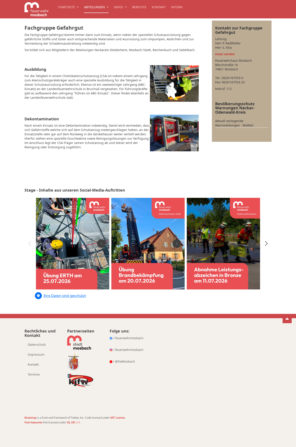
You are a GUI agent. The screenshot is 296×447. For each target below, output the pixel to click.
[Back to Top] (287, 318)
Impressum (36, 354)
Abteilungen (95, 7)
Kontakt (159, 7)
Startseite (67, 7)
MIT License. (117, 418)
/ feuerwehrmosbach (127, 338)
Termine (34, 374)
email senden (225, 54)
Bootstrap (30, 418)
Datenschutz (37, 344)
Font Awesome (33, 422)
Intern (176, 7)
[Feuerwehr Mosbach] (36, 8)
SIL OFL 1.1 (73, 422)
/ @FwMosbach (123, 361)
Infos (119, 7)
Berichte (139, 7)
